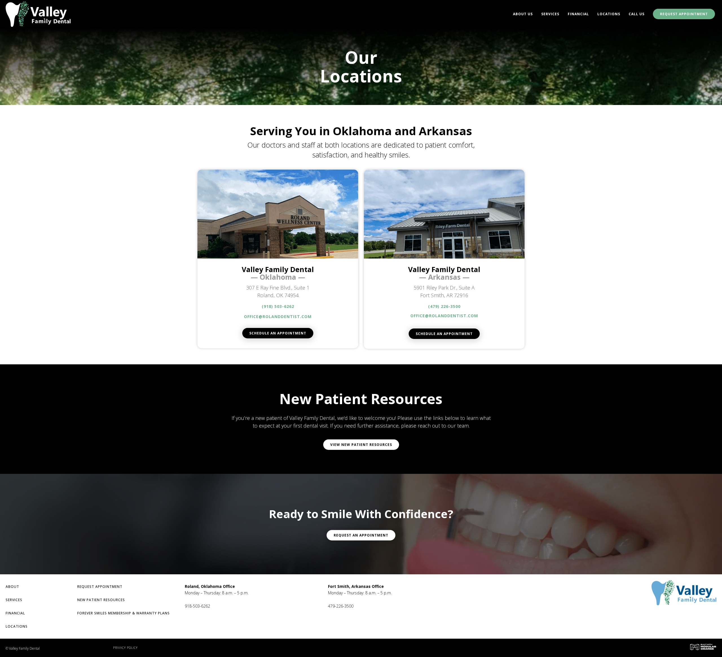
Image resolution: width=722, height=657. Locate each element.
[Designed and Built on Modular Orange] (703, 647)
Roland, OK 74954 (278, 295)
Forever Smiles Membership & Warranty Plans (123, 613)
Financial (578, 14)
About (12, 586)
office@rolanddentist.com (278, 316)
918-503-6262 (197, 606)
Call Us (636, 14)
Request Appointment (684, 14)
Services (550, 14)
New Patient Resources (101, 599)
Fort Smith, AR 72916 (444, 295)
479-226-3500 (340, 606)
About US (523, 14)
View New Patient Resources (361, 444)
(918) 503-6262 (278, 306)
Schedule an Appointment (277, 333)
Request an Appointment (361, 535)
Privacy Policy (125, 648)
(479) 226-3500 (444, 306)
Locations (608, 14)
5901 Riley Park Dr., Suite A (444, 287)
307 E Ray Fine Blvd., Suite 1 (277, 287)
